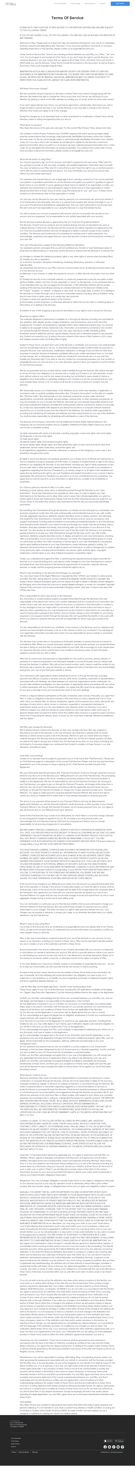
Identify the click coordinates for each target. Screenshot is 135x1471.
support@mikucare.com (83, 49)
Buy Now (120, 3)
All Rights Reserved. (117, 1452)
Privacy (14, 1452)
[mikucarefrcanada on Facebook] (105, 1447)
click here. (106, 128)
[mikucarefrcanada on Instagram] (109, 1447)
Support (103, 3)
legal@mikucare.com (83, 151)
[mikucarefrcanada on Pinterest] (122, 1447)
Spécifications (90, 3)
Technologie (75, 3)
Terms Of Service (24, 1452)
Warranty (35, 1452)
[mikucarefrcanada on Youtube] (118, 1447)
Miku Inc (108, 1452)
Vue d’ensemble (60, 3)
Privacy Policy (29, 66)
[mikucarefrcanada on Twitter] (114, 1447)
